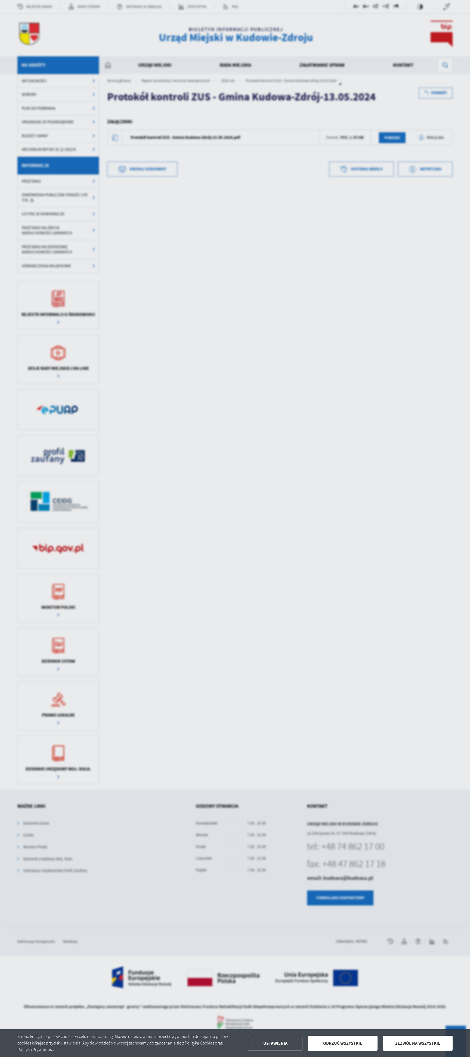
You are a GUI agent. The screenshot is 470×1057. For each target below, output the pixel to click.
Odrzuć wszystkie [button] (342, 1043)
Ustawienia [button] (275, 1043)
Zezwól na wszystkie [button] (417, 1043)
